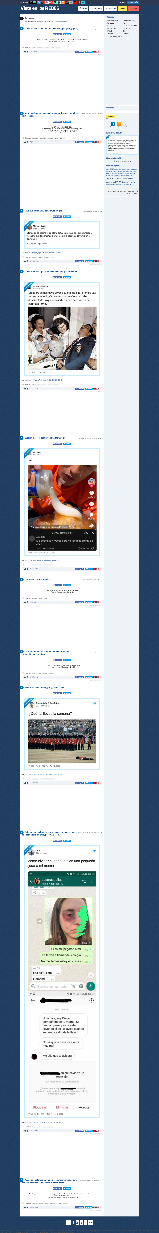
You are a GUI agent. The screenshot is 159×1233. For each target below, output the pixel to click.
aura (109, 178)
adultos (117, 175)
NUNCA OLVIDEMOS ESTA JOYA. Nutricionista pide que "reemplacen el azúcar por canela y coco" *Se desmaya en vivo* (62, 128)
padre (49, 384)
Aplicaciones (112, 20)
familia (130, 179)
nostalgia (123, 175)
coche (135, 179)
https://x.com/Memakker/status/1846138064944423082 (42, 560)
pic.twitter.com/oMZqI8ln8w (69, 130)
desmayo (58, 47)
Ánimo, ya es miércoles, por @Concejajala (44, 688)
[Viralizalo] (83, 2)
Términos (116, 191)
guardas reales (36, 779)
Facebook (113, 127)
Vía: (23, 253)
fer (90, 272)
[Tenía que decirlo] (75, 2)
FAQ (133, 191)
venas (45, 598)
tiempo (108, 182)
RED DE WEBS (24, 2)
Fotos (109, 26)
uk (42, 779)
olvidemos (50, 138)
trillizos (34, 384)
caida (116, 169)
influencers (128, 173)
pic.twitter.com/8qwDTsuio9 (71, 665)
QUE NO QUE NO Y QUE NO (53, 665)
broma (34, 1126)
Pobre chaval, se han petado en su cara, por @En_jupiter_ (51, 29)
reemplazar (43, 138)
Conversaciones (129, 20)
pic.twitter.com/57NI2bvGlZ (62, 1195)
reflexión (125, 184)
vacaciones (122, 179)
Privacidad (123, 191)
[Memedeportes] (39, 2)
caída (46, 779)
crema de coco (47, 565)
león (133, 173)
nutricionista (35, 138)
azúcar (56, 138)
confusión (109, 184)
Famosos (126, 23)
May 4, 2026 (71, 41)
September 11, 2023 (68, 667)
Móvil (109, 31)
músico (34, 257)
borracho (34, 673)
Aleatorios (111, 8)
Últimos (83, 8)
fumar (115, 184)
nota (52, 257)
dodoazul (89, 438)
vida (130, 184)
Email (125, 127)
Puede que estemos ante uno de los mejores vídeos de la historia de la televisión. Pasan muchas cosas (49, 1181)
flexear (40, 598)
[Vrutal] (51, 2)
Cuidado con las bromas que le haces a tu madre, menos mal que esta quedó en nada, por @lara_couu (51, 833)
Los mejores (96, 8)
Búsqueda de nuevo (61, 21)
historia (41, 1203)
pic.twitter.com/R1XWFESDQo (78, 40)
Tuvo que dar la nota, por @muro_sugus (43, 211)
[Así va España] (43, 2)
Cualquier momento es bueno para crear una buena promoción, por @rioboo (47, 652)
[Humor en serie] (59, 2)
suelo (52, 47)
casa (112, 169)
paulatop (89, 1180)
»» (91, 1222)
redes (119, 169)
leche (40, 565)
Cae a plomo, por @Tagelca (37, 579)
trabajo (119, 182)
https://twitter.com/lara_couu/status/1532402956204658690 (43, 1122)
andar (130, 169)
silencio (129, 175)
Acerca (110, 191)
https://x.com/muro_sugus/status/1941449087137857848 (43, 253)
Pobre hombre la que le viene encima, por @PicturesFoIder (52, 272)
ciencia (125, 171)
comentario (110, 175)
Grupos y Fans (113, 28)
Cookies (129, 191)
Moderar (133, 8)
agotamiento (40, 47)
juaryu (90, 211)
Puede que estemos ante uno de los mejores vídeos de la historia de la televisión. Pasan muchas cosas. (62, 1194)
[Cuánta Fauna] (63, 2)
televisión (34, 1203)
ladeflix (89, 652)
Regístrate (121, 2)
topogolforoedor (87, 688)
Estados (110, 23)
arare (89, 579)
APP (137, 191)
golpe (39, 1126)
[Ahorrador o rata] (79, 2)
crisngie (89, 29)
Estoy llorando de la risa (53, 590)
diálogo (114, 173)
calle (40, 673)
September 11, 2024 (68, 592)
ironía (113, 182)
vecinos (114, 171)
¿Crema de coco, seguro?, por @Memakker (45, 438)
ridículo (120, 171)
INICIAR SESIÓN (133, 2)
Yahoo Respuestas (115, 36)
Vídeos (126, 34)
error (125, 182)
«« (69, 1222)
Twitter (110, 34)
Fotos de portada (130, 26)
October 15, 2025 (70, 132)
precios (45, 673)
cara (134, 182)
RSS (119, 127)
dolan (89, 113)
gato (107, 169)
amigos (47, 47)
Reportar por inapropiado (96, 54)
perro (115, 179)
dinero (108, 173)
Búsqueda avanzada (111, 119)
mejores (46, 1203)
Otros (125, 31)
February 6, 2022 (73, 1197)
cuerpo (108, 171)
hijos (39, 384)
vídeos (65, 1203)
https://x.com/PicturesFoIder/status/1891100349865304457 (43, 380)
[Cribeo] (55, 2)
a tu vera (59, 1203)
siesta (33, 47)
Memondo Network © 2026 (130, 194)
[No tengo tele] (67, 2)
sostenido (46, 257)
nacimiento (56, 384)
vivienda (134, 169)
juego (135, 171)
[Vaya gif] (71, 2)
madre (43, 1126)
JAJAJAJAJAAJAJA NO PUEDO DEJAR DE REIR (52, 40)
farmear (130, 171)
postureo (129, 182)
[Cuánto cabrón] (47, 2)
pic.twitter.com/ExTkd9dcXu (70, 590)
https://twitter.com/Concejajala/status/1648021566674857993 (44, 774)
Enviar (122, 8)
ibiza (123, 169)
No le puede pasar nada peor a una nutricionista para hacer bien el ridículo (51, 114)
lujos (122, 173)
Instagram (127, 28)
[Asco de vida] (31, 2)
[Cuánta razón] (35, 2)
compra (118, 173)
